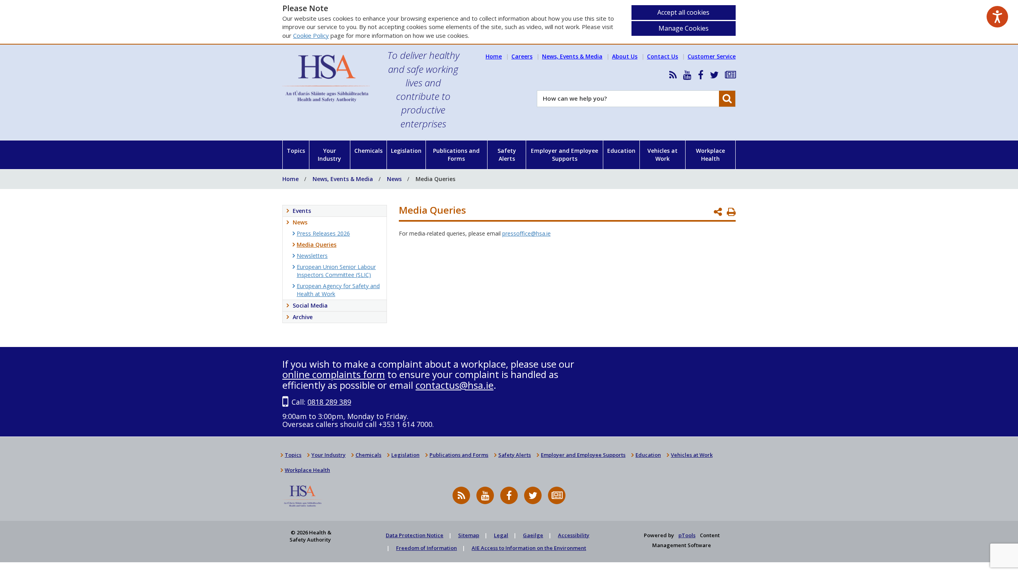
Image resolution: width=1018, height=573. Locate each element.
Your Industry (329, 154)
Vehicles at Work (662, 154)
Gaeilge (533, 535)
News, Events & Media (572, 56)
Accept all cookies (683, 12)
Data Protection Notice (414, 535)
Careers (521, 56)
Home (494, 56)
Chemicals (368, 150)
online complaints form (333, 374)
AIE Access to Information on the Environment (529, 548)
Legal (501, 535)
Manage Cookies (684, 28)
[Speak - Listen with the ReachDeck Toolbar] (997, 16)
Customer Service (712, 56)
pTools (687, 535)
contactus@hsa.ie (454, 385)
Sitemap (468, 535)
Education (621, 150)
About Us (624, 56)
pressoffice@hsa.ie (526, 233)
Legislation (406, 150)
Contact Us (662, 56)
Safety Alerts (506, 154)
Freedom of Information (426, 548)
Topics (296, 150)
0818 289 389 (329, 402)
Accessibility (573, 535)
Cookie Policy (311, 35)
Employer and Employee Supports (564, 154)
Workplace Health (710, 154)
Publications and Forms (456, 154)
